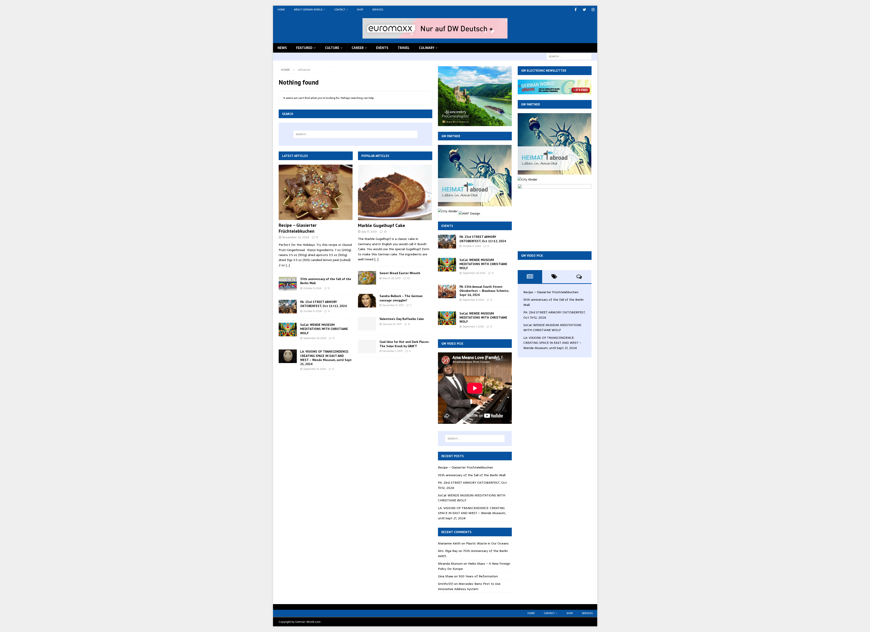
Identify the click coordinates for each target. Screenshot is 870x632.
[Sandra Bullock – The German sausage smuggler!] (367, 300)
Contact (339, 9)
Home (281, 9)
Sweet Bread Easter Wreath (399, 273)
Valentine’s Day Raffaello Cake (401, 319)
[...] (288, 265)
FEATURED (304, 47)
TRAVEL (404, 47)
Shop (360, 9)
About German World (308, 9)
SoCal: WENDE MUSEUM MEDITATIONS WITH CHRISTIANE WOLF (324, 329)
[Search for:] (569, 56)
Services (377, 9)
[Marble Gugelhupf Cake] (395, 192)
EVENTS (382, 47)
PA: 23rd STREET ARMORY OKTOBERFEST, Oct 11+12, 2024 (323, 304)
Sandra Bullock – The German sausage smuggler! (401, 298)
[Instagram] (593, 10)
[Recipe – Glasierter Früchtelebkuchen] (316, 192)
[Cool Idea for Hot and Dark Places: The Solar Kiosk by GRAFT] (367, 346)
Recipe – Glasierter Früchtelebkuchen (298, 228)
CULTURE (332, 47)
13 (385, 231)
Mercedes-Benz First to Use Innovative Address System (469, 586)
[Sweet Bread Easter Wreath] (367, 278)
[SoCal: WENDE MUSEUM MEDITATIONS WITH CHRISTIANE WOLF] (288, 329)
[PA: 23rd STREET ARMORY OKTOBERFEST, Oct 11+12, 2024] (288, 306)
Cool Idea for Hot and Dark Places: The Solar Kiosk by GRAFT (404, 344)
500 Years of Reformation (478, 576)
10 (408, 278)
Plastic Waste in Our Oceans (487, 543)
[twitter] (584, 10)
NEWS (282, 47)
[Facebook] (576, 10)
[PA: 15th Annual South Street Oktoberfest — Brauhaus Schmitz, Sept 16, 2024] (447, 291)
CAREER (358, 47)
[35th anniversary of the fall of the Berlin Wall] (288, 283)
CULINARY (426, 47)
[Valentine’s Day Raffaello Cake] (367, 323)
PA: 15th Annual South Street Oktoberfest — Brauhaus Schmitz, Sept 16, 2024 (484, 291)
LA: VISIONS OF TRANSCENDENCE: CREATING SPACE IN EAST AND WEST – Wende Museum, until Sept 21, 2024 (326, 357)
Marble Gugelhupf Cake (381, 225)
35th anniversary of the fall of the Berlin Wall (471, 475)
